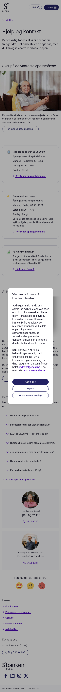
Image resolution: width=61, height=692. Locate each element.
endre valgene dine (29, 366)
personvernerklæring (34, 370)
